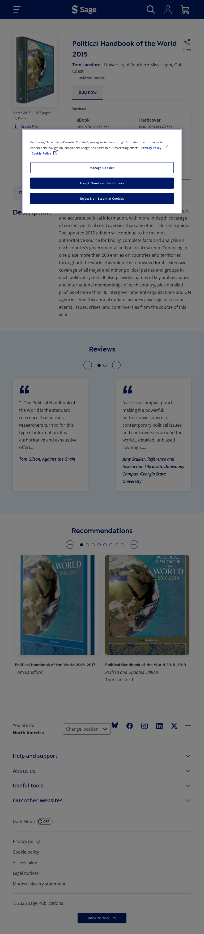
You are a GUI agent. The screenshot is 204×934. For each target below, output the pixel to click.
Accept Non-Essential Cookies (102, 183)
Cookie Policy (42, 153)
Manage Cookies (102, 168)
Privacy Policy (151, 148)
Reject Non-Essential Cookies (102, 198)
